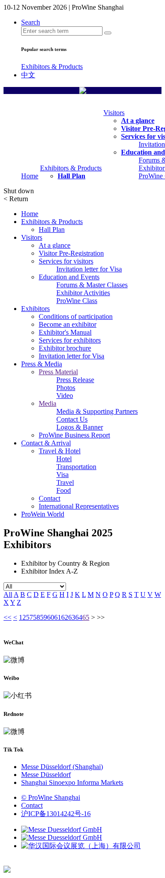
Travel (65, 482)
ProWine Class (76, 300)
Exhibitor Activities (83, 292)
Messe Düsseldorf (46, 774)
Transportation (76, 466)
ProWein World (42, 514)
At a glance (137, 120)
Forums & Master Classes (92, 285)
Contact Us (72, 419)
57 (29, 617)
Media (47, 403)
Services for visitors (66, 261)
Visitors (114, 112)
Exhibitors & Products (52, 66)
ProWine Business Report (74, 435)
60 (50, 617)
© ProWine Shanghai (50, 797)
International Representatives (79, 506)
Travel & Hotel (60, 451)
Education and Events (69, 277)
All (8, 594)
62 (64, 617)
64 (78, 617)
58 (36, 617)
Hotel (64, 458)
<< (7, 617)
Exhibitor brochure (65, 348)
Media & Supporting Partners (97, 411)
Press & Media (41, 364)
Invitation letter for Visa (89, 269)
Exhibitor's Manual (65, 332)
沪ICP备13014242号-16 (56, 813)
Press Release (75, 379)
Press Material (58, 372)
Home (29, 176)
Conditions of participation (76, 316)
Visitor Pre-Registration (71, 253)
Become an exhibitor (67, 324)
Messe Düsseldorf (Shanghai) (62, 766)
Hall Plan (71, 176)
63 (71, 617)
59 (43, 617)
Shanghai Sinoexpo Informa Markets (72, 782)
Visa (62, 474)
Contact (49, 498)
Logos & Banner (79, 427)
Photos (65, 387)
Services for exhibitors (70, 340)
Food (63, 490)
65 (85, 617)
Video (64, 395)
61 (57, 617)
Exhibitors (35, 308)
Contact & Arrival (46, 443)
